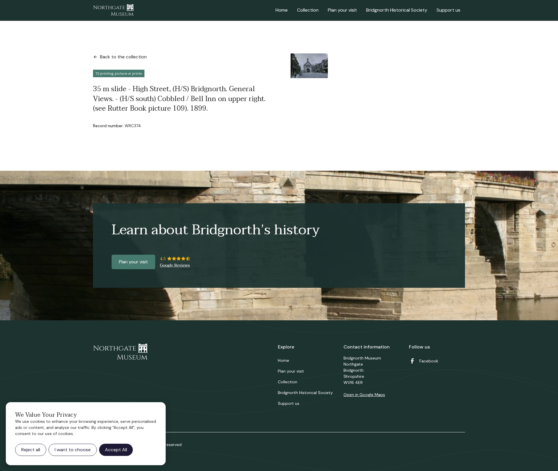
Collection (308, 10)
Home (282, 10)
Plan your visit (342, 10)
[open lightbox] (309, 65)
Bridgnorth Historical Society (396, 10)
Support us (448, 10)
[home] (113, 10)
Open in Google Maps (364, 394)
